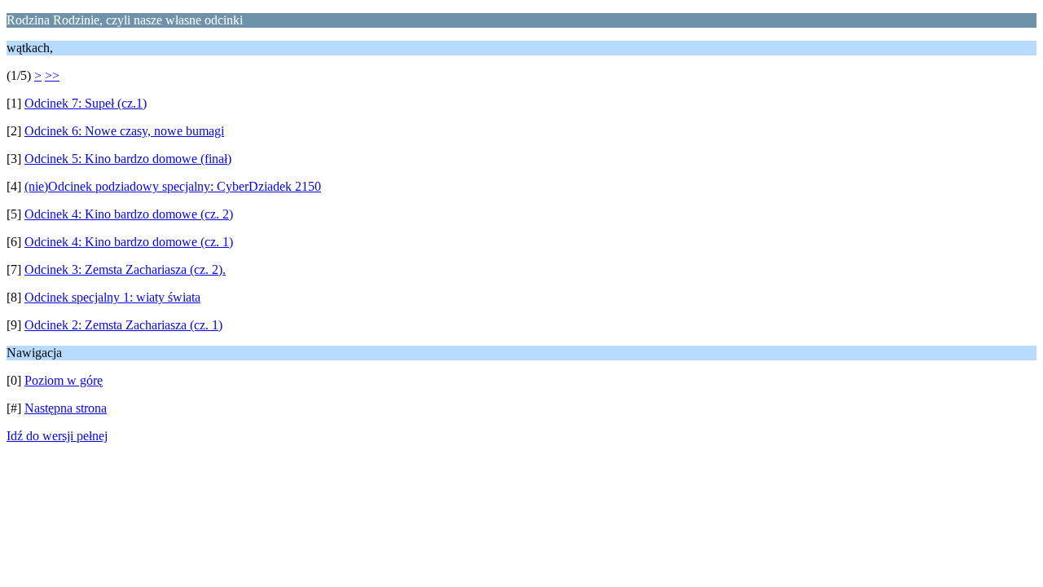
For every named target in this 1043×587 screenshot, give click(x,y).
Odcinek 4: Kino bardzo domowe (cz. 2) (128, 214)
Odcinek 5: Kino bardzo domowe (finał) (127, 159)
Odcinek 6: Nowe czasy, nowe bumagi (124, 131)
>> (52, 75)
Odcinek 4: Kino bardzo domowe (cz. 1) (128, 242)
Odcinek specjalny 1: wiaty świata (112, 297)
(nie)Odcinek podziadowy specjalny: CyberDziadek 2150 (172, 186)
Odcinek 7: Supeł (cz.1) (85, 103)
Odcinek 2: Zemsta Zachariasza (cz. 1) (123, 325)
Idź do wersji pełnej (57, 436)
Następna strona (65, 408)
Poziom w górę (63, 380)
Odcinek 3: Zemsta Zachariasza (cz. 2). (125, 269)
